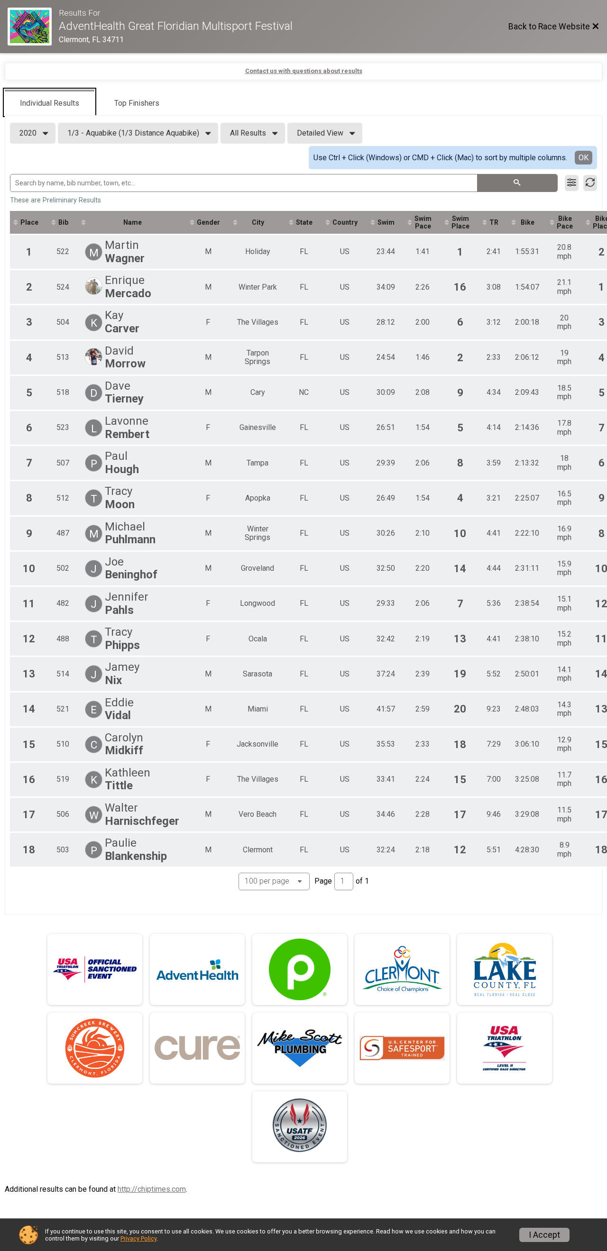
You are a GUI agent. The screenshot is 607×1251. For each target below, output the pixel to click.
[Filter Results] (572, 183)
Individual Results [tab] (49, 103)
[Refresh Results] (590, 183)
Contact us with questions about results (303, 70)
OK (584, 157)
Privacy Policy (138, 1238)
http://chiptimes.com (152, 1189)
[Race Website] (33, 27)
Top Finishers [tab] (136, 103)
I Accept (544, 1235)
